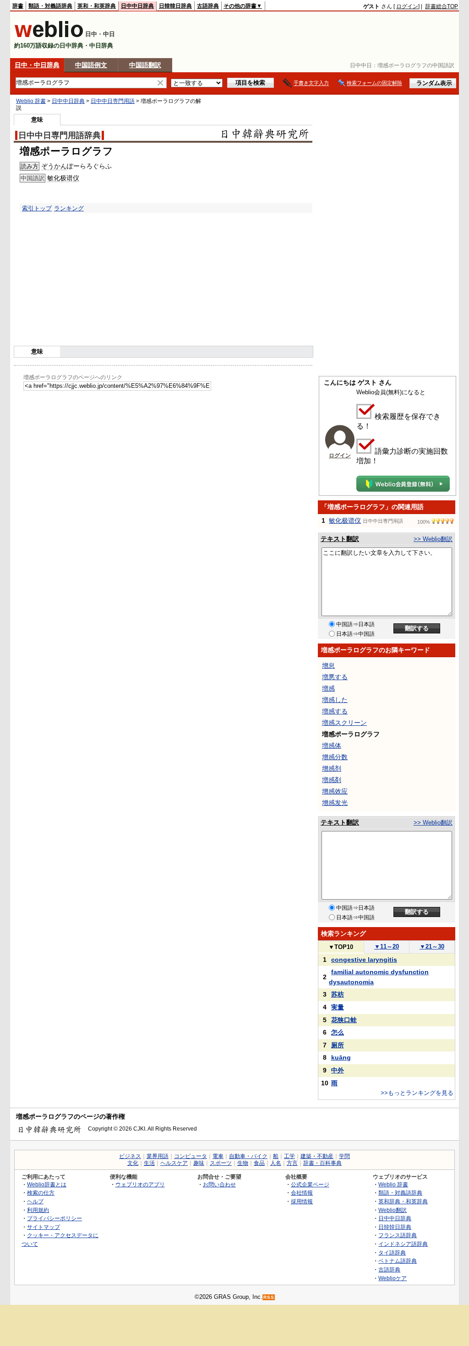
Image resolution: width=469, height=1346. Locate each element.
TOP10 (340, 947)
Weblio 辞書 (31, 101)
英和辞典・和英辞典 (403, 1201)
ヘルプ (35, 1201)
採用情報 (302, 1201)
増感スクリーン (344, 722)
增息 (328, 665)
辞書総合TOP (441, 6)
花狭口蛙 (344, 1020)
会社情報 (302, 1193)
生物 (242, 1163)
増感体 (331, 745)
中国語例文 (91, 65)
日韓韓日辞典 (175, 6)
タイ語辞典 (392, 1252)
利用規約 (38, 1210)
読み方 (29, 166)
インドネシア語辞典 (403, 1244)
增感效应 (335, 791)
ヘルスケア (174, 1163)
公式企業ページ (310, 1184)
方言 (292, 1163)
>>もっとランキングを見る (417, 1092)
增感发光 (335, 802)
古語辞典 (208, 6)
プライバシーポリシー (54, 1218)
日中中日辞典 (137, 6)
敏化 (53, 178)
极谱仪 (69, 178)
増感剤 (331, 779)
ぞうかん (54, 166)
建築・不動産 (316, 1156)
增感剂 (331, 768)
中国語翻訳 (145, 65)
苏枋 (337, 994)
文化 (132, 1163)
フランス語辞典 (397, 1235)
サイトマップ (43, 1227)
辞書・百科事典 (322, 1163)
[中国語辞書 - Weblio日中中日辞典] (48, 35)
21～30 (432, 946)
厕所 (337, 1045)
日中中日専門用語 (113, 101)
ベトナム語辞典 (397, 1261)
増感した (335, 699)
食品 (259, 1163)
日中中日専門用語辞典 (59, 135)
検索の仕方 (41, 1193)
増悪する (335, 677)
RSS (268, 1297)
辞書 (17, 6)
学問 (344, 1156)
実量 (337, 1007)
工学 (289, 1156)
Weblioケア (392, 1278)
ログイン (407, 6)
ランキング (69, 208)
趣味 (198, 1163)
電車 (218, 1156)
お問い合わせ (219, 1184)
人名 (275, 1163)
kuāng (341, 1057)
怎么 (337, 1032)
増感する (335, 711)
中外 (337, 1070)
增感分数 (335, 757)
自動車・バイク (248, 1156)
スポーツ (221, 1163)
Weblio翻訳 (392, 1210)
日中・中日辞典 (37, 65)
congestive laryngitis (364, 959)
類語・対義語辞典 (50, 6)
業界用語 (158, 1156)
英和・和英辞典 (96, 6)
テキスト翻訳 (340, 538)
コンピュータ (190, 1156)
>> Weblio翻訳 (433, 539)
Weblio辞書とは (46, 1184)
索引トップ (37, 208)
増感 (328, 688)
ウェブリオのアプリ (140, 1184)
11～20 (386, 946)
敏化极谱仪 (345, 520)
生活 (149, 1163)
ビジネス (130, 1156)
